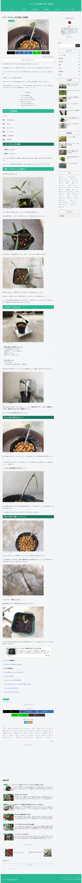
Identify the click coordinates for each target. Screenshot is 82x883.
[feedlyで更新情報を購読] (28, 722)
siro (69, 26)
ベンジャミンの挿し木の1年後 (14, 77)
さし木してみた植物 (9, 676)
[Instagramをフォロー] (25, 722)
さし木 (5, 701)
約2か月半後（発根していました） (29, 105)
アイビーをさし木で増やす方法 (11, 692)
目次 (26, 92)
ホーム (61, 877)
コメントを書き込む (28, 864)
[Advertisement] (28, 761)
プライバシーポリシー (68, 877)
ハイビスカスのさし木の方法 (11, 688)
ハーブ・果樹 (6, 699)
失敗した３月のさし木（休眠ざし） (28, 99)
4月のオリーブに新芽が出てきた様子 (13, 664)
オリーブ (9, 701)
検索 (59, 43)
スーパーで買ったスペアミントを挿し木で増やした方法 (17, 684)
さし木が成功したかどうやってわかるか (13, 672)
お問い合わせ (77, 877)
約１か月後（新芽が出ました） (28, 103)
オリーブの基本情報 (25, 95)
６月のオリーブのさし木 (26, 101)
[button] (45, 52)
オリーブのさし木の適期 (27, 97)
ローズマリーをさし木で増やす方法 (12, 680)
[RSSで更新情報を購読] (31, 722)
